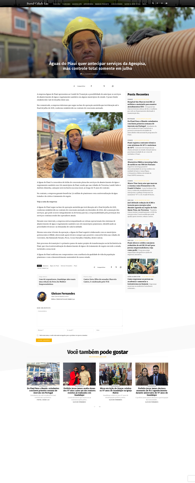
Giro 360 (130, 200)
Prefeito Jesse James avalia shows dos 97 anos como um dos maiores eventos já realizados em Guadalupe (79, 391)
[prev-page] (95, 407)
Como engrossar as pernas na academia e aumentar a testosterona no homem (140, 281)
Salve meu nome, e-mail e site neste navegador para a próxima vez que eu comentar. (64, 335)
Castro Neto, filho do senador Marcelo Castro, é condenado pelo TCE (100, 280)
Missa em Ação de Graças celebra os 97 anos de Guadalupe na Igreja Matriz (116, 390)
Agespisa (45, 266)
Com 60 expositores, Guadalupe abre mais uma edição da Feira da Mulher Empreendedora (57, 281)
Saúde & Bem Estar (134, 276)
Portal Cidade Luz (43, 268)
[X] (116, 267)
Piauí (75, 266)
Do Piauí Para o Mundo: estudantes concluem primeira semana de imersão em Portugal (143, 123)
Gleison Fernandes (91, 74)
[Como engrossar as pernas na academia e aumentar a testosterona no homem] (143, 266)
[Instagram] (162, 3)
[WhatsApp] (121, 267)
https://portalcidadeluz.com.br (60, 296)
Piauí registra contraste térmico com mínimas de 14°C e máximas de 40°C (142, 145)
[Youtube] (166, 3)
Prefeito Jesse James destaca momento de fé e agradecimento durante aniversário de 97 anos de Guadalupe (152, 391)
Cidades (130, 99)
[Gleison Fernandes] (81, 74)
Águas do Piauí (54, 266)
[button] (153, 3)
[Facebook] (157, 3)
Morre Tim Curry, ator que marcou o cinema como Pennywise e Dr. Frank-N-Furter (142, 185)
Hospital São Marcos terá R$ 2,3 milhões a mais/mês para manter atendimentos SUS (142, 104)
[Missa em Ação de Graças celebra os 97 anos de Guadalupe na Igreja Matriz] (115, 374)
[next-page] (100, 407)
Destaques (131, 118)
